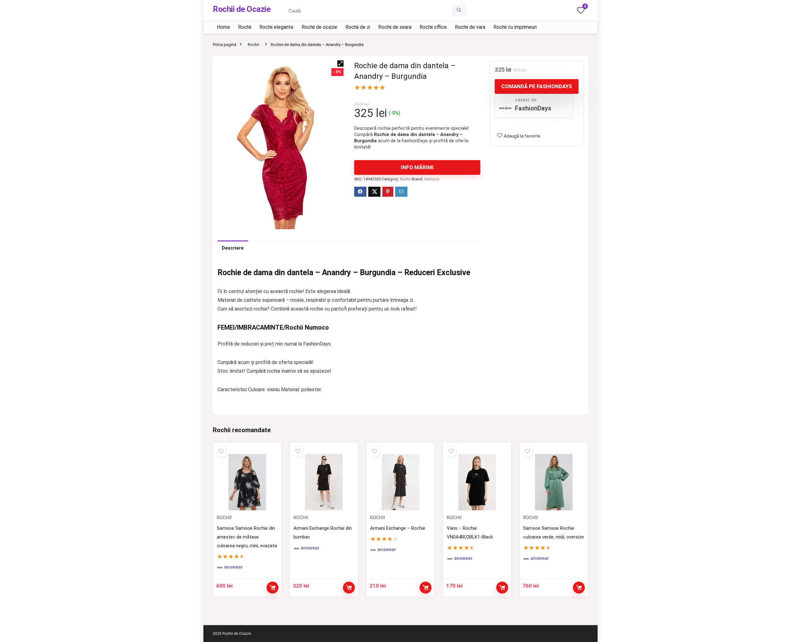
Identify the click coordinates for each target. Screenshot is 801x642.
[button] (340, 63)
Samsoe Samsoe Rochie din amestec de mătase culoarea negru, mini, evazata (247, 536)
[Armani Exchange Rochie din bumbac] (323, 482)
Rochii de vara (470, 27)
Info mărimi (417, 167)
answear (233, 567)
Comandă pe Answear (272, 588)
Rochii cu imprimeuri (515, 27)
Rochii (244, 27)
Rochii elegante (276, 27)
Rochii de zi (357, 27)
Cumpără (349, 588)
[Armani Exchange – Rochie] (400, 482)
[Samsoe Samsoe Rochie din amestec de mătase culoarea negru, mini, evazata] (247, 482)
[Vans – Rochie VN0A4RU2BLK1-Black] (477, 482)
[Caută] (459, 11)
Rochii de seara (394, 27)
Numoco (431, 179)
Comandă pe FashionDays (536, 86)
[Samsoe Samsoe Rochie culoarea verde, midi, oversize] (553, 482)
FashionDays (533, 108)
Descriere (233, 248)
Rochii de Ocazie (241, 9)
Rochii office (433, 27)
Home (223, 27)
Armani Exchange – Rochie (397, 528)
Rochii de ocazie (319, 27)
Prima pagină (224, 44)
